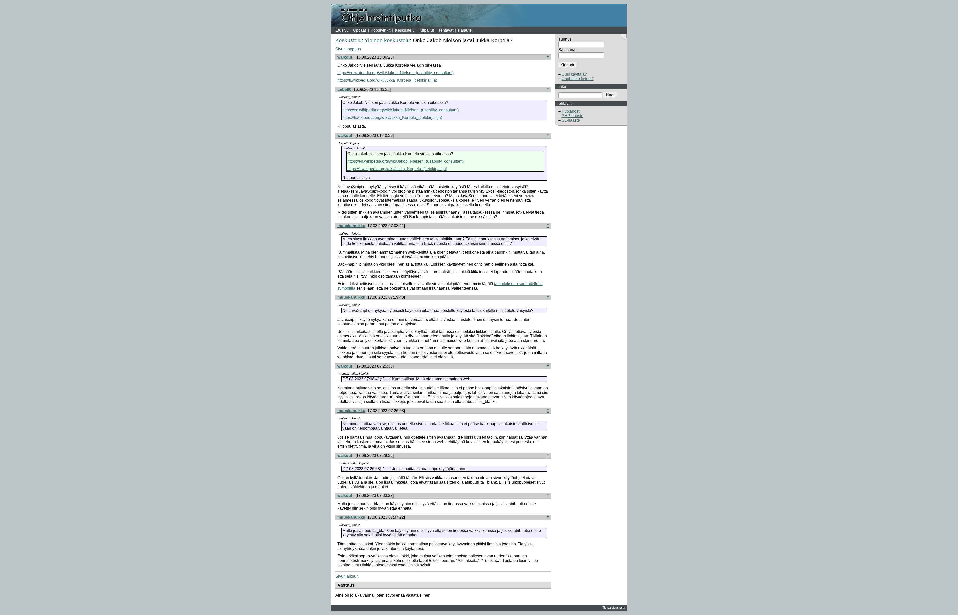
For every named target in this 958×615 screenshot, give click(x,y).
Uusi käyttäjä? (574, 74)
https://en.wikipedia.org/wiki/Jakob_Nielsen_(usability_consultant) (395, 73)
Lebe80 (344, 89)
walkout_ (345, 57)
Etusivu (342, 30)
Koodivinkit (380, 30)
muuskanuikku (351, 226)
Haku (561, 86)
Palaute (465, 30)
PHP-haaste (572, 116)
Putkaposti (571, 111)
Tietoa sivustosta (613, 607)
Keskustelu (405, 30)
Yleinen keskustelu (387, 40)
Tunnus (565, 39)
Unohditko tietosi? (578, 79)
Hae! (610, 95)
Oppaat (359, 30)
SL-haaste (571, 120)
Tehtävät (445, 30)
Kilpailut (426, 30)
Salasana (566, 50)
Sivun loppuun (348, 49)
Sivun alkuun (347, 576)
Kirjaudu (567, 65)
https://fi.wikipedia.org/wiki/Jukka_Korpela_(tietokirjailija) (387, 80)
